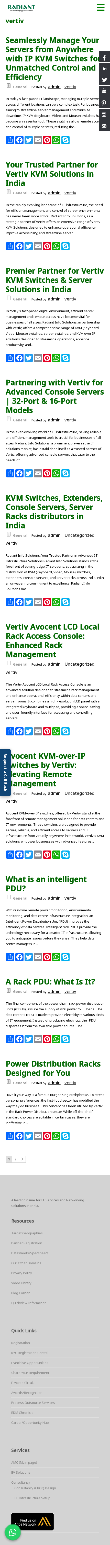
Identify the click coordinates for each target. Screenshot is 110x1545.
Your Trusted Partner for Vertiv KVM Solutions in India (52, 174)
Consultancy (20, 1482)
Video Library (21, 1283)
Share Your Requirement (30, 1372)
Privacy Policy (21, 1273)
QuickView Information (29, 1303)
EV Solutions (20, 1472)
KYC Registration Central (29, 1352)
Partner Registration (26, 1243)
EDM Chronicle (22, 1412)
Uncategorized (79, 535)
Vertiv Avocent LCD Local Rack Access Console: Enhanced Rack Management (53, 640)
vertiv (70, 86)
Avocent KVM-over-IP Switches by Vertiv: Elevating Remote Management (45, 769)
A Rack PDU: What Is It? (50, 981)
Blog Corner (20, 1293)
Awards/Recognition (26, 1392)
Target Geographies (27, 1233)
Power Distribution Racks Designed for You (53, 1068)
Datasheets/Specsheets (30, 1253)
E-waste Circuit (22, 1382)
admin (54, 86)
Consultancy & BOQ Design (35, 1488)
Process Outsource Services (33, 1402)
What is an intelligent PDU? (46, 884)
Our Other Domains (26, 1263)
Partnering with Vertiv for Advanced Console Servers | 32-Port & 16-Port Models (55, 396)
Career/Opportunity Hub (30, 1422)
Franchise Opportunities (29, 1362)
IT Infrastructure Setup (32, 1498)
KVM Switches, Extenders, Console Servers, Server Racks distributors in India (54, 511)
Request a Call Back (5, 772)
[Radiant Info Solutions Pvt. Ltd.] (38, 8)
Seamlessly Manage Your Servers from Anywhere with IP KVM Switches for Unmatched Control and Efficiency (53, 59)
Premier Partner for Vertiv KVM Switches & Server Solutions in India (55, 280)
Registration (20, 1342)
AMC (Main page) (24, 1462)
